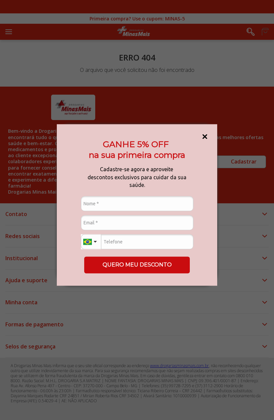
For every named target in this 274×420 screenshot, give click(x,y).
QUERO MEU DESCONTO (137, 264)
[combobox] (91, 241)
